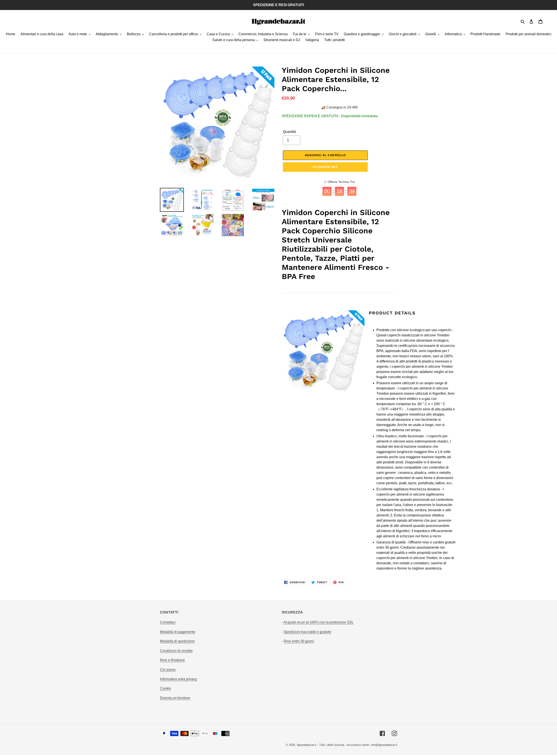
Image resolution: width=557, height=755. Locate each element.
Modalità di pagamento (177, 632)
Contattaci (168, 622)
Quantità (289, 132)
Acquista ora (325, 167)
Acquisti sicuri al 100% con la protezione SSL (319, 622)
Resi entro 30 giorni (299, 641)
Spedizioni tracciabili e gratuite (307, 632)
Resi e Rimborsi (172, 660)
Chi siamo (168, 669)
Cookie (165, 688)
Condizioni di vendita (176, 651)
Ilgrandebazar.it (306, 745)
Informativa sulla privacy (178, 679)
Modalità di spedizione (177, 641)
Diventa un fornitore (175, 698)
